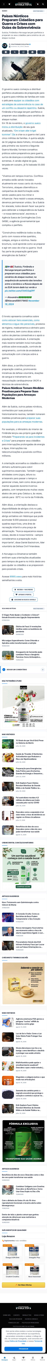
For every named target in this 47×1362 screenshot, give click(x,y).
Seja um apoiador (15, 1319)
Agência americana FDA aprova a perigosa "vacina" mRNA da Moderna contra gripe (30, 1021)
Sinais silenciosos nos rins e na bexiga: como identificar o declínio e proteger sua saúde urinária (30, 1050)
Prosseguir (23, 1349)
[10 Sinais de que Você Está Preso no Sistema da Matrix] (8, 744)
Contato (16, 1315)
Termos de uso (13, 1323)
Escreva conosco (31, 1319)
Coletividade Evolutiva (20, 44)
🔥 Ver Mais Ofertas (23, 1285)
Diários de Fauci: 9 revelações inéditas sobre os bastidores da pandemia (29, 629)
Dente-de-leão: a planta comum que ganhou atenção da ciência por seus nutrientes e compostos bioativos (20, 1217)
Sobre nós (6, 1315)
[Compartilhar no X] (15, 52)
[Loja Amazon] (37, 4)
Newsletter (26, 1315)
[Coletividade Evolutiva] (23, 1309)
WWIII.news (16, 576)
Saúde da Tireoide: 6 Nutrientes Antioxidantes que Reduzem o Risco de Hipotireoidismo (29, 756)
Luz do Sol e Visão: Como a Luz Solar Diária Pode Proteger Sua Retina (29, 1036)
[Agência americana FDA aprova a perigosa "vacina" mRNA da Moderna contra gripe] (8, 1022)
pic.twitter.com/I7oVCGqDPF (20, 290)
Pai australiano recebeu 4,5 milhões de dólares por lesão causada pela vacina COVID (28, 800)
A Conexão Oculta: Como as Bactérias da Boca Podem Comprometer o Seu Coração (28, 916)
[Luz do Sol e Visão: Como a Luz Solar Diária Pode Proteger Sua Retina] (8, 1037)
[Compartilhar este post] (41, 52)
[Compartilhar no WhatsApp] (23, 52)
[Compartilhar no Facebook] (6, 52)
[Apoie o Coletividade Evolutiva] (9, 4)
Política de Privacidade (30, 1323)
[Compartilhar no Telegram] (32, 52)
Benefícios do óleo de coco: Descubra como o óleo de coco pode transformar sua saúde (29, 829)
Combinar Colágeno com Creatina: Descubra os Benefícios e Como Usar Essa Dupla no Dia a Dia (30, 1189)
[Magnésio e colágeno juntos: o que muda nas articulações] (8, 1080)
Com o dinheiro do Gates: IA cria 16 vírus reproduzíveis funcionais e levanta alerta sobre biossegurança (21, 1203)
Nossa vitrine (39, 1315)
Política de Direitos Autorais (23, 1326)
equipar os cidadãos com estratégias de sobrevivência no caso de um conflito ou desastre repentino (22, 104)
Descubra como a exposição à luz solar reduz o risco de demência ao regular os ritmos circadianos (30, 814)
